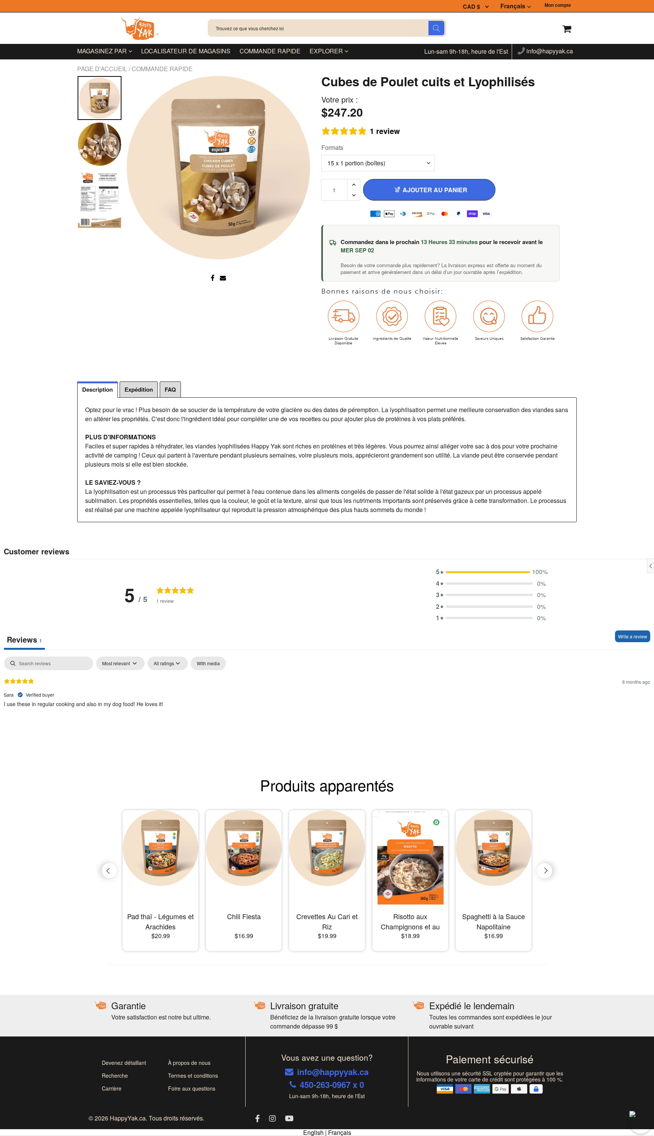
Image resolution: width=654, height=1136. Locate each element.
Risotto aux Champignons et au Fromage (410, 921)
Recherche (115, 1075)
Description (97, 389)
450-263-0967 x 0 (332, 1084)
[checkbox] (208, 663)
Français (512, 6)
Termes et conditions (193, 1075)
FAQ (170, 389)
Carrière (111, 1088)
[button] (491, 571)
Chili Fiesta (244, 916)
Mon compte (558, 5)
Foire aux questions (191, 1088)
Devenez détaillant (124, 1062)
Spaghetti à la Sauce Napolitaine (493, 921)
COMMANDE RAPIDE (270, 51)
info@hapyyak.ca (549, 51)
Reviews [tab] (24, 639)
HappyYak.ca (128, 1118)
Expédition (139, 389)
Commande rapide (162, 68)
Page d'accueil (103, 68)
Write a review (632, 636)
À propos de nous (189, 1062)
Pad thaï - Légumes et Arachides (160, 921)
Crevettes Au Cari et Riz (327, 921)
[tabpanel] (327, 705)
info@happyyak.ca (333, 1071)
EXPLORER (327, 51)
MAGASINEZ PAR (102, 51)
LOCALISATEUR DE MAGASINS (185, 51)
